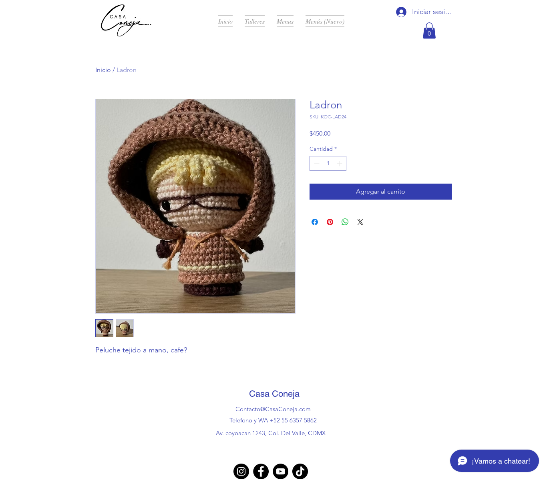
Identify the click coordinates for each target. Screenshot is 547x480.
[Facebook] (261, 471)
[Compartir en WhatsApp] (345, 222)
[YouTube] (280, 471)
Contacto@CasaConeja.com (273, 409)
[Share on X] (360, 222)
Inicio (103, 70)
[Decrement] (316, 163)
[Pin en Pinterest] (330, 222)
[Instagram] (241, 471)
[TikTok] (300, 471)
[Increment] (340, 163)
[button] (429, 30)
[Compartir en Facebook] (315, 222)
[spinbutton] (328, 163)
